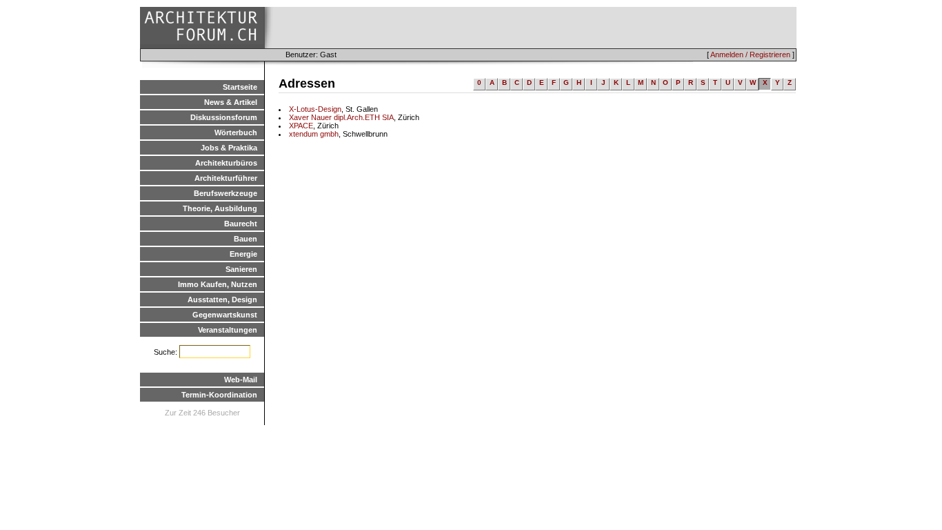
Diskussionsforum (223, 117)
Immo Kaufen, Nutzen (217, 284)
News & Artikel (230, 102)
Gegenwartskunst (224, 315)
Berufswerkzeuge (225, 193)
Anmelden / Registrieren (750, 54)
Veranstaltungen (227, 330)
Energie (243, 254)
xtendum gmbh (314, 134)
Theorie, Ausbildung (220, 208)
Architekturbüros (226, 163)
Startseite (240, 87)
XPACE (301, 125)
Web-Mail (240, 379)
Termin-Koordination (219, 395)
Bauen (245, 239)
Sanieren (241, 269)
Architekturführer (225, 178)
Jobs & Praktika (229, 148)
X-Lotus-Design (315, 109)
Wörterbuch (235, 132)
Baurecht (240, 223)
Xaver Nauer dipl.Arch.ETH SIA (341, 117)
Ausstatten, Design (222, 299)
